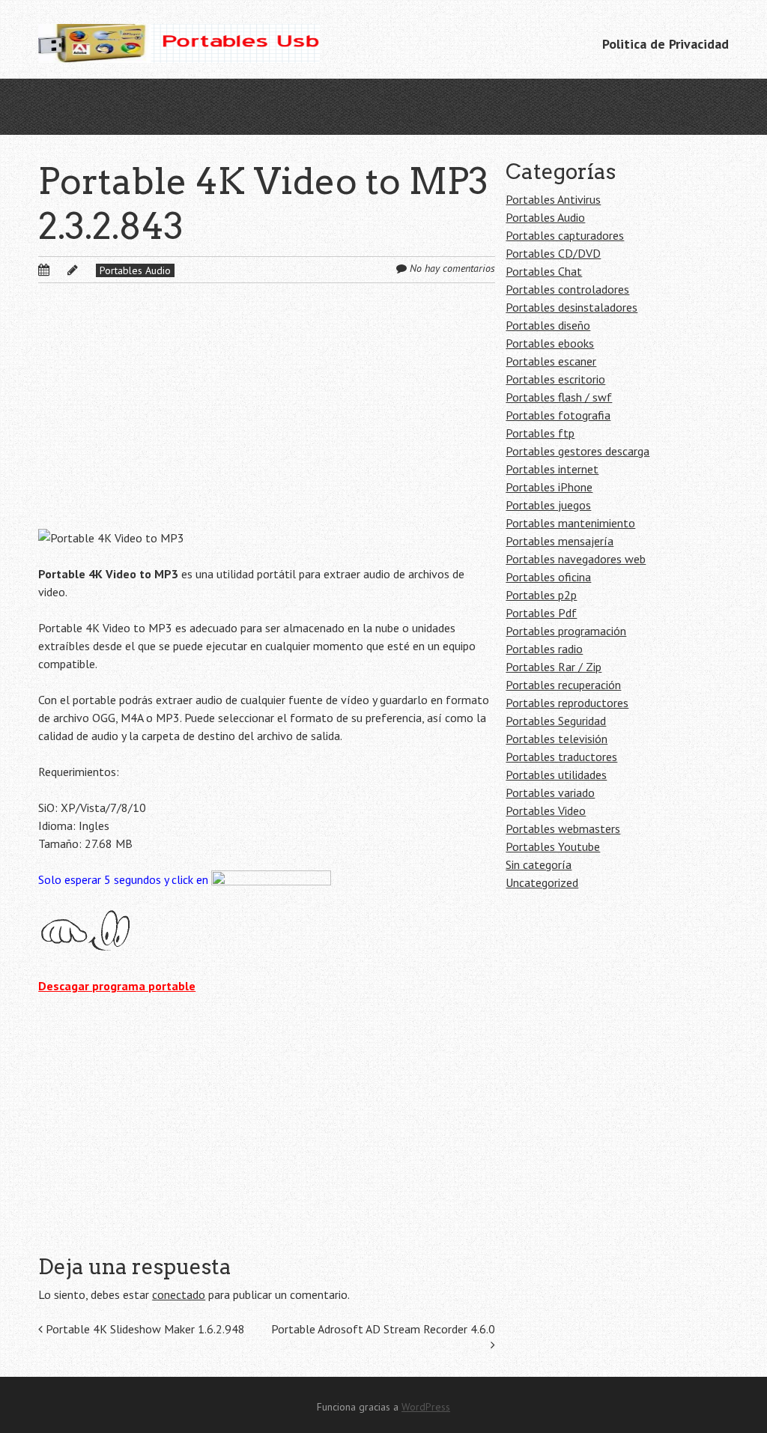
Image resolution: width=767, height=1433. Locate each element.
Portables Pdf (541, 612)
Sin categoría (539, 864)
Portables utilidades (556, 774)
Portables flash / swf (559, 397)
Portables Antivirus (553, 199)
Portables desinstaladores (571, 307)
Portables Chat (544, 271)
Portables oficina (548, 576)
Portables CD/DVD (553, 253)
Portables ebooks (550, 343)
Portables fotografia (558, 415)
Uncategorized (542, 882)
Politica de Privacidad (665, 43)
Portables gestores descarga (577, 450)
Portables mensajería (559, 540)
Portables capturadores (565, 235)
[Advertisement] (266, 418)
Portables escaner (551, 361)
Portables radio (544, 648)
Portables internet (552, 468)
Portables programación (566, 630)
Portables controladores (567, 289)
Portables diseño (548, 325)
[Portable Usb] (178, 39)
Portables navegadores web (576, 558)
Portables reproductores (567, 702)
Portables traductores (561, 756)
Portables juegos (548, 504)
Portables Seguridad (556, 720)
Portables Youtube (553, 846)
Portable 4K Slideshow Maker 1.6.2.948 (144, 1328)
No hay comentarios (452, 268)
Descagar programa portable (116, 985)
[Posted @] (59, 269)
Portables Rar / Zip (553, 666)
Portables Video (546, 810)
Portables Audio (135, 270)
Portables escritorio (555, 379)
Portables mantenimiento (570, 522)
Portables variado (550, 792)
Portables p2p (541, 594)
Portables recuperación (563, 684)
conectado (178, 1294)
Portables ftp (540, 432)
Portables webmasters (563, 828)
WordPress (425, 1407)
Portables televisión (556, 738)
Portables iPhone (549, 486)
